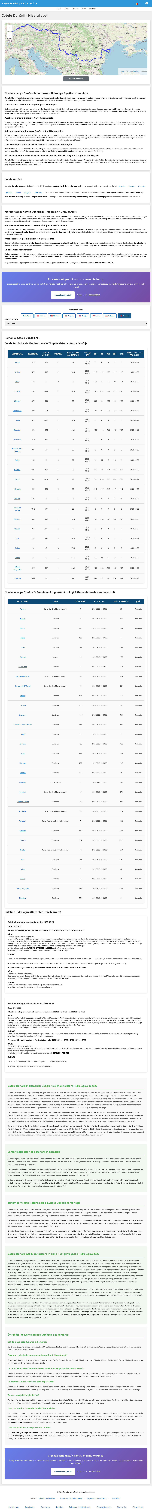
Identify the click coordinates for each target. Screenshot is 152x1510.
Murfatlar (22, 811)
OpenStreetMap (134, 71)
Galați (17, 460)
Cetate (17, 420)
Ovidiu (22, 850)
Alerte (66, 9)
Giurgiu (17, 470)
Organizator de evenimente (96, 1498)
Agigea (22, 609)
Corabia (17, 430)
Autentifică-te (94, 294)
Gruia (17, 479)
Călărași (17, 401)
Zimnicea (17, 578)
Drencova (17, 439)
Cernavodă (17, 411)
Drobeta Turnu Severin (17, 449)
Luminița (22, 782)
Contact (92, 9)
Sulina (17, 548)
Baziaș (17, 362)
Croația (9, 192)
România (38, 192)
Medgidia (22, 792)
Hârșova (17, 489)
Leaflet (122, 71)
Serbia (18, 192)
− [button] (9, 35)
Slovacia (131, 186)
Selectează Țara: (76, 310)
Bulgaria (27, 192)
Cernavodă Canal (22, 676)
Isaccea (17, 499)
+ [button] (9, 28)
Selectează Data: (11, 319)
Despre (75, 9)
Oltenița (17, 519)
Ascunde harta (77, 78)
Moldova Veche (17, 509)
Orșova (17, 529)
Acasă (58, 9)
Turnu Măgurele (17, 568)
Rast (17, 538)
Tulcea (17, 558)
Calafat (17, 391)
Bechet (17, 372)
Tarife (83, 9)
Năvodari (22, 821)
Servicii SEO (116, 1498)
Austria (121, 186)
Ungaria (141, 186)
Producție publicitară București (71, 1498)
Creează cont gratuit (62, 295)
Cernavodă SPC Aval (23, 686)
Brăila (17, 382)
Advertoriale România (47, 1498)
